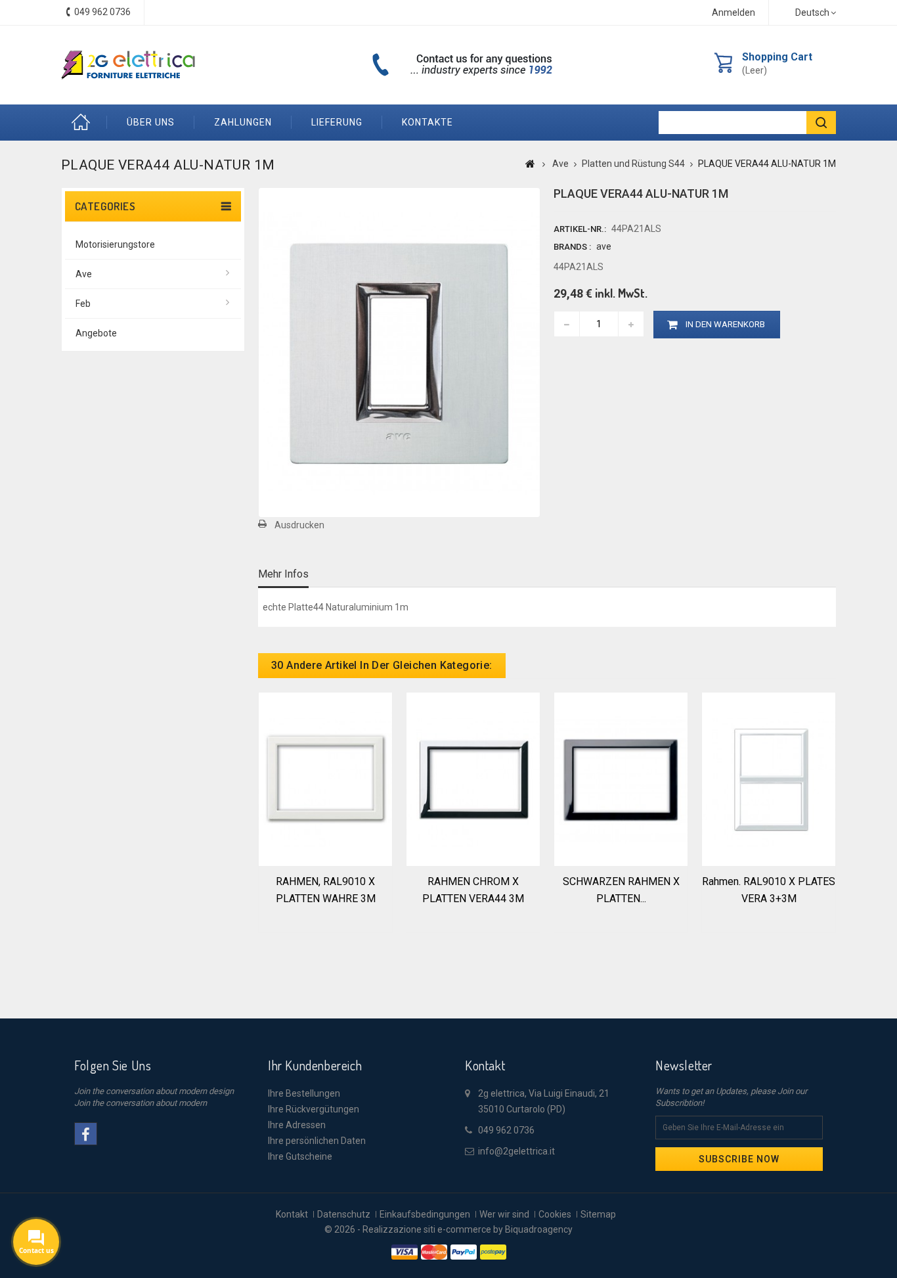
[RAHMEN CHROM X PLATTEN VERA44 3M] (473, 778)
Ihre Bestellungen (304, 1093)
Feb (83, 303)
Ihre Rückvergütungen (313, 1109)
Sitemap (598, 1214)
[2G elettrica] (128, 65)
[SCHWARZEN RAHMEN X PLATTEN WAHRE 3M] (621, 778)
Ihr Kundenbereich (315, 1065)
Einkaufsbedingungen (425, 1214)
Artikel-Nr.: (580, 229)
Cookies (554, 1214)
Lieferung (336, 122)
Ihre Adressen (297, 1125)
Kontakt (292, 1214)
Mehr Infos (283, 574)
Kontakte (427, 122)
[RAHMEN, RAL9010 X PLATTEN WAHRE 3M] (325, 778)
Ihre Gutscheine (300, 1156)
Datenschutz (343, 1214)
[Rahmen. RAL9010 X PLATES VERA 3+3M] (768, 778)
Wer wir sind (504, 1214)
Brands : (572, 247)
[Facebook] (86, 1134)
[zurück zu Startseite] (530, 163)
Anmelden (733, 12)
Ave (84, 274)
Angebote (96, 333)
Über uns (151, 122)
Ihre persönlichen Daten (317, 1140)
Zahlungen (243, 122)
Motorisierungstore (115, 244)
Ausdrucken (299, 525)
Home (84, 122)
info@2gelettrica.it (516, 1151)
